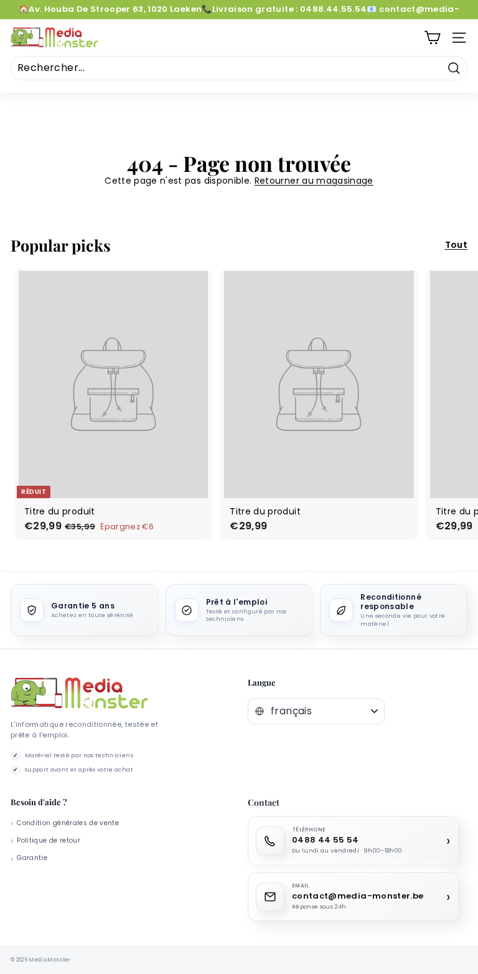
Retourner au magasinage (314, 180)
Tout (456, 244)
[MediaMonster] (79, 693)
